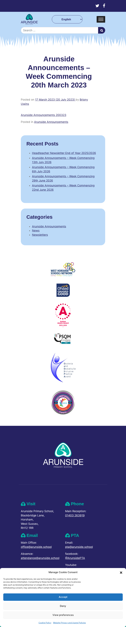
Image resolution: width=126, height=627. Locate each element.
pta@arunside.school (79, 547)
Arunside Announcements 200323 (43, 115)
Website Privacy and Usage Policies (69, 622)
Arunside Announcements (51, 122)
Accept (63, 596)
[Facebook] (104, 5)
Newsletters (40, 234)
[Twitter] (97, 5)
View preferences (63, 615)
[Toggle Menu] (101, 19)
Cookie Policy (45, 622)
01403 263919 (75, 515)
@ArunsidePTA (75, 558)
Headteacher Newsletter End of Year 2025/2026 (64, 153)
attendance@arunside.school (40, 558)
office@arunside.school (36, 547)
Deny (63, 606)
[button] (121, 572)
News (36, 230)
